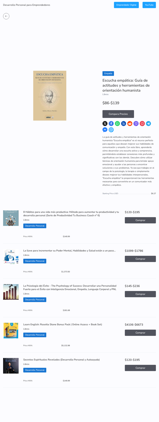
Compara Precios (118, 114)
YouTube (149, 4)
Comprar (140, 220)
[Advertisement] (79, 47)
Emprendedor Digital (126, 4)
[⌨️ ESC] (6, 16)
